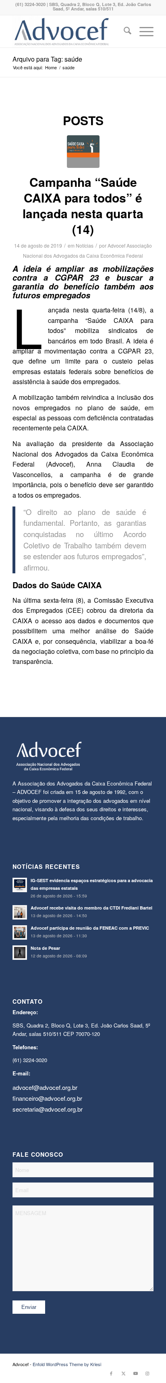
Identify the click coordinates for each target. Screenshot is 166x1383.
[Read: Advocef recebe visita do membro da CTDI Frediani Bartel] (19, 912)
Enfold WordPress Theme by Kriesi (67, 1364)
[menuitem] (123, 31)
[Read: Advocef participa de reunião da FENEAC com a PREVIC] (19, 932)
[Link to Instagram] (147, 1373)
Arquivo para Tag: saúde (47, 59)
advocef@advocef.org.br (44, 1087)
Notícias (84, 245)
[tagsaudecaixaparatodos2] (83, 151)
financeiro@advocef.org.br (47, 1098)
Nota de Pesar (45, 948)
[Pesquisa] (123, 31)
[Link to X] (123, 1373)
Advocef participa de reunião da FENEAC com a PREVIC (90, 928)
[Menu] (142, 31)
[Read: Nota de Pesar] (19, 952)
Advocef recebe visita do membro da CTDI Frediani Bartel (91, 908)
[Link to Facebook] (111, 1373)
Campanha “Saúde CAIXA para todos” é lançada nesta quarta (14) (83, 205)
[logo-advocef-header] (68, 31)
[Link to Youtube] (135, 1373)
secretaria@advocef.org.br (47, 1109)
